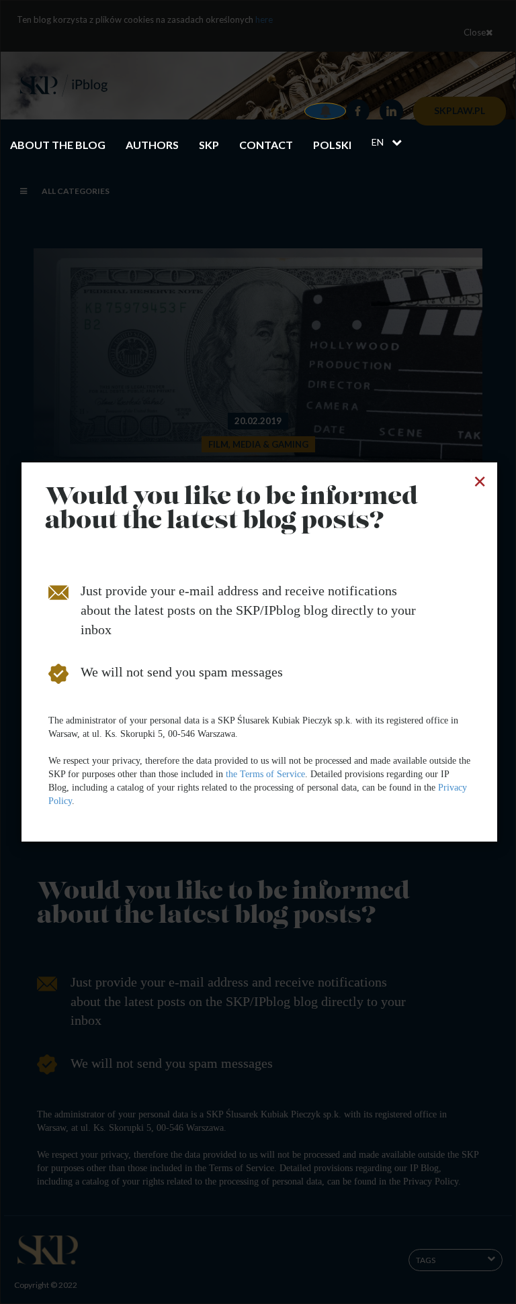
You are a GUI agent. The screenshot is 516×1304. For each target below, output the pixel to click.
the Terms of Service (265, 774)
